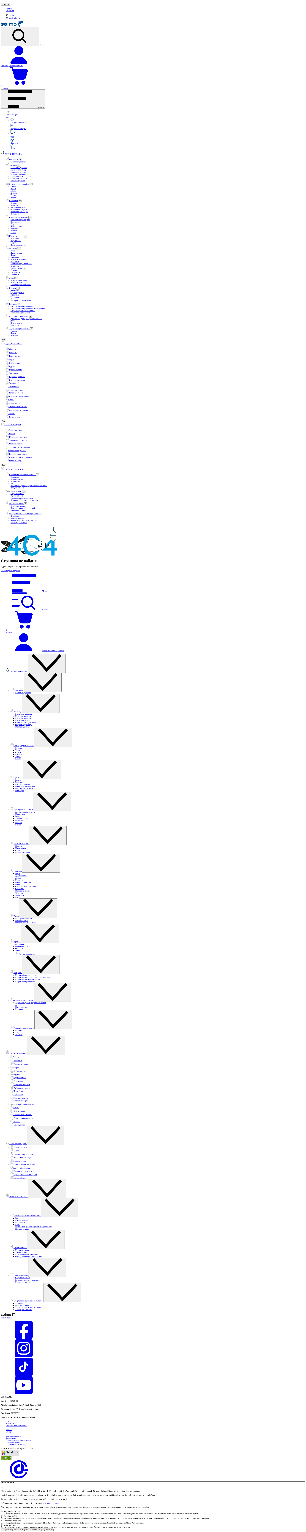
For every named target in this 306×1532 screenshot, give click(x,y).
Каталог (9, 1430)
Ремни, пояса (14, 417)
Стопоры (14, 270)
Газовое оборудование (17, 451)
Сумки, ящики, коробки (19, 184)
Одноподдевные (17, 293)
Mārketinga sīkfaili (11, 1525)
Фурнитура (15, 272)
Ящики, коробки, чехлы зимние (23, 520)
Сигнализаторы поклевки (21, 264)
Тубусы (13, 195)
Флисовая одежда (16, 390)
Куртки (12, 366)
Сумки (13, 191)
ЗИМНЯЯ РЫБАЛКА (14, 469)
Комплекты (14, 159)
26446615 (12, 15)
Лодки (13, 333)
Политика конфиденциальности (19, 1440)
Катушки (13, 304)
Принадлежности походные (20, 457)
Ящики (13, 197)
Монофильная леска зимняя (22, 498)
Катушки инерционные (20, 313)
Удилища (13, 165)
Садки (13, 243)
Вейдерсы (12, 349)
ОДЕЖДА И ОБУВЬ (13, 344)
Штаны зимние (14, 403)
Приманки (13, 201)
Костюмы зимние (16, 356)
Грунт (13, 224)
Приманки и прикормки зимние (22, 475)
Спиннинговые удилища (21, 176)
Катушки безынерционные (22, 306)
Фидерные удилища (19, 178)
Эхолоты (14, 335)
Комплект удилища (18, 162)
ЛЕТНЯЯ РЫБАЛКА (14, 154)
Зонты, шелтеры (15, 430)
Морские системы (18, 268)
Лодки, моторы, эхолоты (19, 329)
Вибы (13, 483)
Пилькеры (15, 214)
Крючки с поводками (22, 300)
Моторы (14, 331)
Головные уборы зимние (19, 396)
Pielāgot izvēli (7, 1530)
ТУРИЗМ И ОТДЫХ (12, 425)
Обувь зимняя (14, 363)
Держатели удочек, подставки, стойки (26, 319)
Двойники (15, 291)
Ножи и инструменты (18, 454)
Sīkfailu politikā (53, 1503)
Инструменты (16, 323)
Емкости (14, 193)
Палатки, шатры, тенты (18, 437)
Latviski (9, 9)
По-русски (5, 4)
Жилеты (11, 414)
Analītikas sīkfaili (10, 1516)
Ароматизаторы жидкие (20, 220)
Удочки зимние (17, 496)
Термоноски (14, 387)
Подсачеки (15, 238)
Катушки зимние (17, 494)
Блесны (14, 203)
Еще (7, 117)
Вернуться (15, 571)
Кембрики (15, 274)
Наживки (14, 228)
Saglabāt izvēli (47, 1530)
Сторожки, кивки (18, 506)
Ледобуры (15, 516)
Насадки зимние (17, 488)
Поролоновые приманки (21, 210)
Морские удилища (18, 181)
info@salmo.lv (14, 18)
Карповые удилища (18, 170)
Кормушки (15, 257)
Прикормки (15, 222)
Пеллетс (14, 230)
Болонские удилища (19, 168)
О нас (8, 1421)
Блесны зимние (17, 479)
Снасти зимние (15, 491)
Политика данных (13, 1442)
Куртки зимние (15, 370)
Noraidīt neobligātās (21, 1530)
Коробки (14, 186)
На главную (6, 571)
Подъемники (16, 241)
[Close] (2, 1487)
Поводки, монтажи (18, 259)
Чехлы (13, 189)
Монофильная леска (19, 280)
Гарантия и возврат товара (16, 1426)
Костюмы (13, 353)
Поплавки (15, 262)
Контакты (10, 1423)
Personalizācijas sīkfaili (12, 1521)
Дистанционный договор (16, 1444)
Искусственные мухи (19, 212)
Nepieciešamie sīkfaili (12, 1512)
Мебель (12, 434)
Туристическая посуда (18, 440)
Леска (11, 278)
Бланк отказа (11, 1438)
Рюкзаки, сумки (15, 444)
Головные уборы (16, 393)
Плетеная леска (17, 282)
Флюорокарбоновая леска (21, 285)
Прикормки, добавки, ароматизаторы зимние (29, 486)
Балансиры (15, 477)
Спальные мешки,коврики (19, 447)
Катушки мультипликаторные (23, 311)
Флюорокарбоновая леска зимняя (24, 500)
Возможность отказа (14, 1436)
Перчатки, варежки (17, 377)
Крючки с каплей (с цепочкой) (23, 508)
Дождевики (13, 373)
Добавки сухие (17, 226)
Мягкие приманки (18, 207)
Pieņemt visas (35, 1530)
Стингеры (15, 266)
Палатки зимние (17, 518)
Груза (13, 251)
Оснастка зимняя (16, 504)
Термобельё (14, 383)
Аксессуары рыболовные (18, 316)
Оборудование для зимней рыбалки (24, 514)
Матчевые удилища (18, 172)
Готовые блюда (15, 461)
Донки (13, 255)
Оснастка (13, 248)
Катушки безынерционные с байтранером (28, 308)
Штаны (11, 400)
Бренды (9, 1432)
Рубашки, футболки (17, 380)
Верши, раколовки (18, 245)
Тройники (15, 297)
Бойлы (13, 233)
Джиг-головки (16, 253)
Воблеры (14, 205)
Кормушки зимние (18, 510)
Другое (13, 321)
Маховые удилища (18, 174)
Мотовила (15, 325)
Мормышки (15, 481)
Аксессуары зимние (19, 523)
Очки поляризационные (19, 410)
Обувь (11, 360)
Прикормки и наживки (18, 217)
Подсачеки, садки (16, 236)
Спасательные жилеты (18, 407)
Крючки (12, 288)
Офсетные (15, 295)
